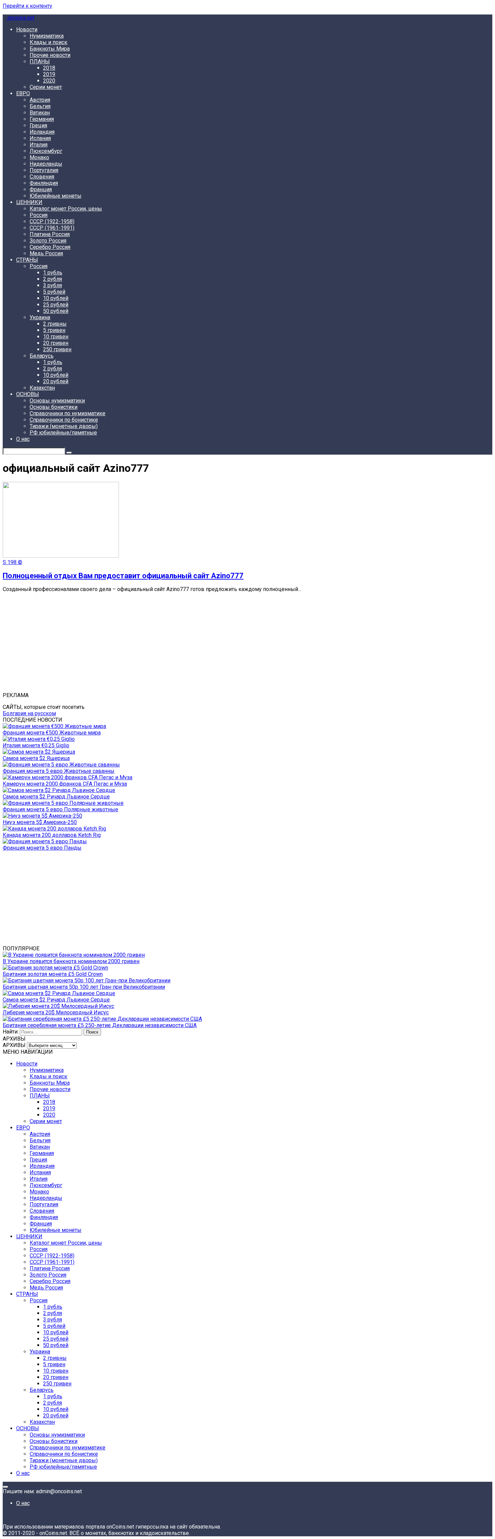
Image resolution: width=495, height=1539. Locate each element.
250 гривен (57, 349)
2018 (49, 68)
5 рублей (54, 292)
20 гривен (55, 343)
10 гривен (55, 336)
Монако (39, 157)
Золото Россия (48, 240)
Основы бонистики (53, 407)
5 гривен (54, 330)
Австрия (40, 100)
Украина (40, 317)
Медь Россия (46, 253)
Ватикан (40, 112)
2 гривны (55, 324)
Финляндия (44, 183)
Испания (40, 138)
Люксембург (46, 151)
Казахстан (42, 388)
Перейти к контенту (27, 6)
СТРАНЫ (27, 260)
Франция (41, 189)
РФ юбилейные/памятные (63, 432)
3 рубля (52, 285)
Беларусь (42, 356)
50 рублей (55, 311)
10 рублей (55, 298)
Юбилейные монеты (55, 196)
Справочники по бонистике (64, 420)
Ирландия (42, 132)
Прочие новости (50, 55)
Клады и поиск (48, 42)
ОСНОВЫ (27, 394)
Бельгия (40, 106)
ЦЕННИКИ (29, 202)
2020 (49, 80)
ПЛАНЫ (40, 61)
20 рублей (55, 381)
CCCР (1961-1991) (52, 228)
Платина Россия (50, 234)
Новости (26, 29)
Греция (38, 125)
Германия (42, 119)
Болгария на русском (29, 713)
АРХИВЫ (14, 1045)
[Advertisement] (205, 645)
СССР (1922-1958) (52, 221)
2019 (49, 74)
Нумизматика (47, 36)
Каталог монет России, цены (66, 208)
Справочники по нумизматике (67, 413)
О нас (23, 439)
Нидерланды (46, 164)
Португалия (44, 170)
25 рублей (55, 304)
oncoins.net (20, 17)
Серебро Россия (50, 247)
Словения (42, 176)
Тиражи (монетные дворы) (64, 426)
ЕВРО (23, 93)
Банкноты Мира (50, 48)
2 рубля (52, 279)
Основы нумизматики (57, 400)
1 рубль (52, 272)
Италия (38, 144)
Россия (38, 215)
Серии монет (46, 87)
